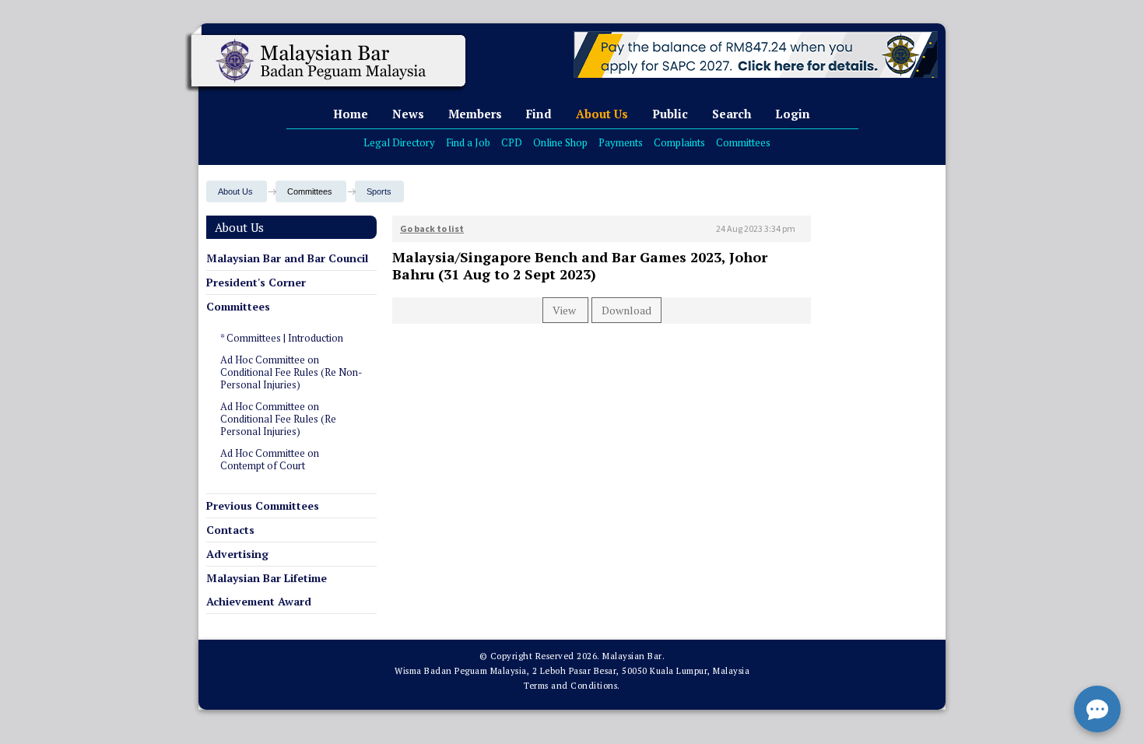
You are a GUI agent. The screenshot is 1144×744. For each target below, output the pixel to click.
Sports (379, 191)
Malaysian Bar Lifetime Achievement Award (266, 589)
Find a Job (468, 142)
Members (475, 113)
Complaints (679, 142)
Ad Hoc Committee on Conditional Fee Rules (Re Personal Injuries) (278, 418)
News (408, 113)
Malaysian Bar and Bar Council (287, 258)
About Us (602, 113)
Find (539, 113)
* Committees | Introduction (281, 338)
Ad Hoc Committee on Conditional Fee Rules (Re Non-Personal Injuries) (291, 372)
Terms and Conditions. (572, 685)
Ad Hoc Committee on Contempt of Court (269, 459)
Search (731, 113)
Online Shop (560, 142)
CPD (511, 142)
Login (792, 113)
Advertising (237, 553)
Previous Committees (262, 505)
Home (350, 113)
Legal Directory (399, 142)
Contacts (230, 529)
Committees (743, 142)
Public (670, 113)
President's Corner (256, 282)
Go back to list (432, 228)
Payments (620, 142)
